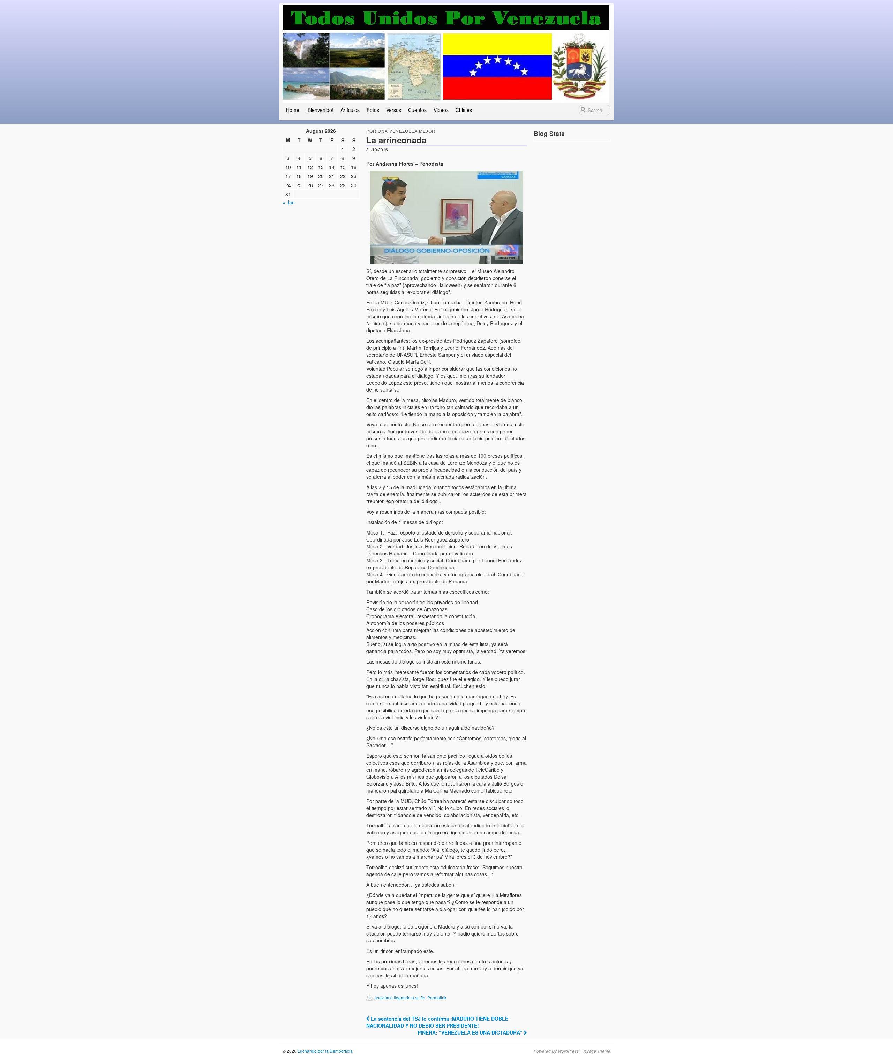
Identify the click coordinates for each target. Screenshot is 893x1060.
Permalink (436, 997)
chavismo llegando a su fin (400, 997)
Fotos (373, 109)
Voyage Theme (596, 1051)
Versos (393, 109)
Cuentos (417, 109)
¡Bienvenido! (319, 109)
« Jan (289, 202)
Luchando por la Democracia (325, 1051)
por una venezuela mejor (400, 131)
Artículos (350, 109)
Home (292, 109)
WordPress (568, 1051)
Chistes (464, 109)
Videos (441, 109)
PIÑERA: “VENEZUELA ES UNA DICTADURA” (471, 1032)
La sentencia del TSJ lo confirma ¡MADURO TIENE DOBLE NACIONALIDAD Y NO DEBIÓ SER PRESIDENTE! (437, 1022)
